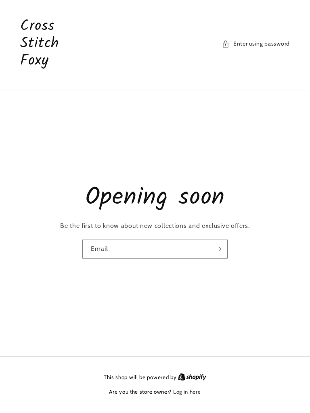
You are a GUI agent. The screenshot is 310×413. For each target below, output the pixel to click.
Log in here (187, 391)
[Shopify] (192, 377)
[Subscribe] (218, 249)
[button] (256, 44)
